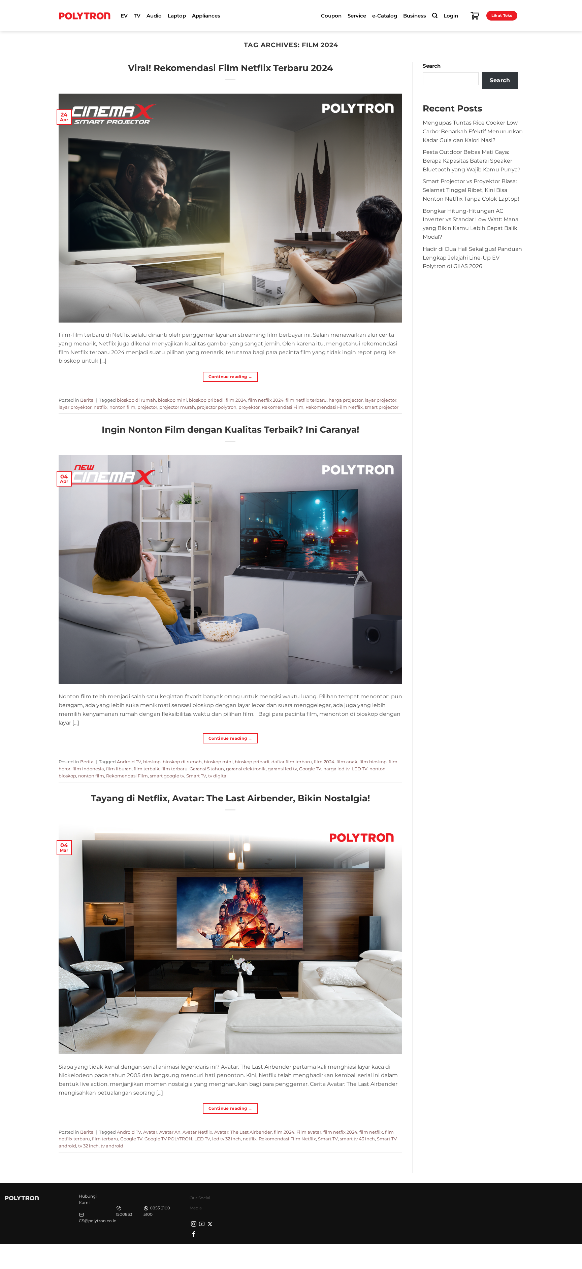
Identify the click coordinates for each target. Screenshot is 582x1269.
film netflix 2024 (266, 400)
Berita (87, 400)
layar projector (380, 400)
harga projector (346, 400)
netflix (100, 407)
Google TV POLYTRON (168, 1138)
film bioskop (373, 761)
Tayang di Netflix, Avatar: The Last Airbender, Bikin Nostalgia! (230, 798)
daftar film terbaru (291, 761)
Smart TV (196, 775)
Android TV (129, 761)
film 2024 (236, 400)
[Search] (435, 15)
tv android (112, 1145)
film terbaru (174, 768)
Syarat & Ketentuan (460, 1256)
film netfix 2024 (340, 1132)
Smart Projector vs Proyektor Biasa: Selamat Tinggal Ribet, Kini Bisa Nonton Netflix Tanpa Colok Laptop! (471, 190)
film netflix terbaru (306, 400)
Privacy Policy (417, 1256)
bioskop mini (172, 400)
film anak (346, 761)
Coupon (331, 16)
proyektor (249, 407)
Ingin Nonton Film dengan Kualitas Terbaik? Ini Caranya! (230, 429)
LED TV (359, 768)
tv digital (218, 775)
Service (357, 16)
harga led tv (336, 768)
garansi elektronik (246, 768)
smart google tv (167, 775)
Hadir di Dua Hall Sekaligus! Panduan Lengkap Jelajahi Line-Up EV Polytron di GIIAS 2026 (472, 257)
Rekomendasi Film (282, 407)
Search (432, 66)
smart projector (381, 407)
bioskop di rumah (136, 400)
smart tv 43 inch (357, 1138)
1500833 (124, 1214)
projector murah (177, 407)
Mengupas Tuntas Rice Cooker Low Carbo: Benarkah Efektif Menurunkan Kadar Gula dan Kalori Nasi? (473, 131)
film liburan (119, 768)
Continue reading (230, 376)
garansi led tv (282, 768)
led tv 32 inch (226, 1138)
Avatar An (170, 1132)
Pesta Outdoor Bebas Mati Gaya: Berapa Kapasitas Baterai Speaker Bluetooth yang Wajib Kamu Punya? (471, 160)
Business (414, 16)
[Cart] (475, 16)
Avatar (150, 1132)
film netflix (371, 1132)
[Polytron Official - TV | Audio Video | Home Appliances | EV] (84, 15)
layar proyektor (75, 407)
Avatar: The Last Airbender (243, 1132)
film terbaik (146, 768)
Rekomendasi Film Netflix (334, 407)
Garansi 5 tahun (207, 768)
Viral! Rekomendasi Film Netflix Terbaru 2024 (230, 68)
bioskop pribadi (206, 400)
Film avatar (308, 1132)
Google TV (310, 768)
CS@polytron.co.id (98, 1220)
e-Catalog (384, 16)
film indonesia (88, 768)
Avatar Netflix (197, 1132)
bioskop (152, 761)
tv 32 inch (88, 1145)
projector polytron (216, 407)
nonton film (122, 407)
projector (147, 407)
